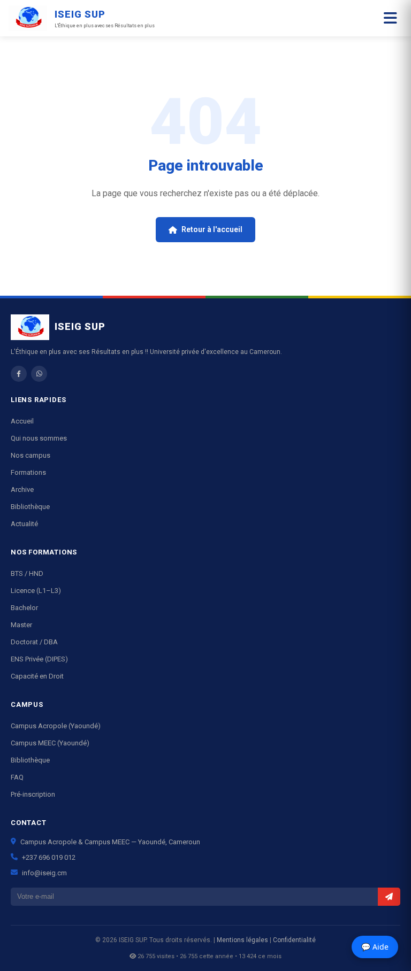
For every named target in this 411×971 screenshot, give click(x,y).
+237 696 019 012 (48, 857)
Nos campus (30, 455)
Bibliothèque (30, 507)
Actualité (24, 524)
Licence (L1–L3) (36, 591)
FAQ (17, 777)
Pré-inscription (33, 794)
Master (21, 625)
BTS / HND (27, 573)
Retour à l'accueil (211, 229)
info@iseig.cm (44, 873)
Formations (28, 472)
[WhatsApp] (39, 374)
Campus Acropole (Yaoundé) (56, 726)
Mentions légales (242, 940)
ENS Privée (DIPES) (39, 659)
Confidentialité (294, 940)
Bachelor (24, 608)
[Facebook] (19, 374)
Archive (22, 489)
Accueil (22, 421)
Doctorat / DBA (34, 642)
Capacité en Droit (37, 676)
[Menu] (390, 18)
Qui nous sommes (39, 438)
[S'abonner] (389, 897)
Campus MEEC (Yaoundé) (50, 743)
